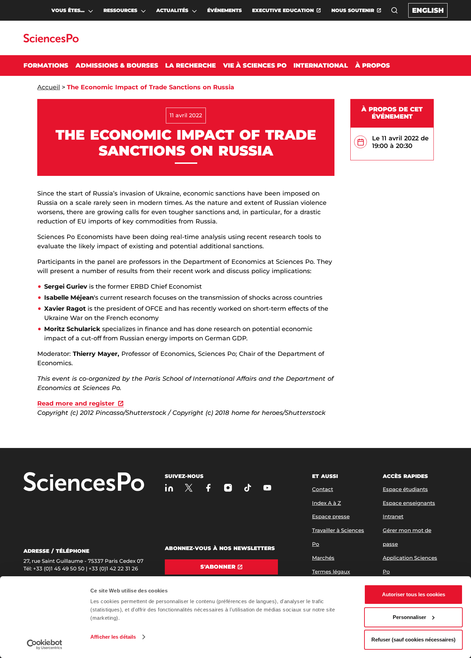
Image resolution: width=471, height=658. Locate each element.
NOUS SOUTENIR (352, 10)
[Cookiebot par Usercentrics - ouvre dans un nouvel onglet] (44, 644)
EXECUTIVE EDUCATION (283, 10)
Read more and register (75, 403)
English (428, 10)
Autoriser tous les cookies (413, 594)
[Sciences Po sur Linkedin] (169, 487)
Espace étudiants (405, 489)
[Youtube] (267, 487)
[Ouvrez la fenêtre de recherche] (394, 10)
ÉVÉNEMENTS (224, 10)
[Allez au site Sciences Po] (50, 40)
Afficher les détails (113, 637)
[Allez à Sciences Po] (83, 482)
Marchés (323, 558)
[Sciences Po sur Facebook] (208, 487)
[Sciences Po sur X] (188, 487)
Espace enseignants (409, 503)
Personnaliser (409, 617)
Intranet (393, 516)
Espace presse (331, 516)
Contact (322, 489)
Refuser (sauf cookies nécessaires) (413, 639)
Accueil (48, 87)
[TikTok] (247, 487)
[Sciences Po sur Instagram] (228, 487)
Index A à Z (326, 503)
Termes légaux (331, 571)
